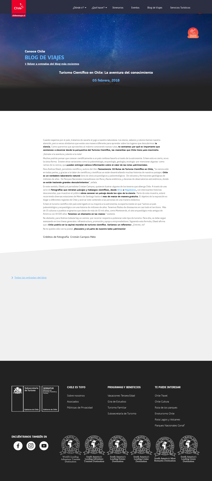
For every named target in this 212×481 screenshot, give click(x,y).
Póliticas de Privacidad (80, 407)
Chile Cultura (162, 401)
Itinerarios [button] (117, 7)
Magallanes (130, 189)
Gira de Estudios (117, 401)
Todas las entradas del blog (30, 277)
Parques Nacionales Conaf (169, 425)
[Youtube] (43, 445)
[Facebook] (18, 445)
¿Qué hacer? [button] (98, 7)
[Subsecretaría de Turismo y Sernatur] (35, 398)
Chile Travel (161, 395)
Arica (119, 189)
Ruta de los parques (166, 407)
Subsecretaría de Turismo (122, 413)
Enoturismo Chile (164, 413)
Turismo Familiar (117, 407)
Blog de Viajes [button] (154, 7)
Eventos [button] (135, 7)
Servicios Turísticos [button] (180, 7)
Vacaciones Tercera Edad (121, 395)
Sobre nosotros (76, 395)
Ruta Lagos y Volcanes (167, 419)
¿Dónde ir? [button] (78, 7)
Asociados (73, 401)
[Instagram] (30, 445)
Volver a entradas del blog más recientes (52, 63)
